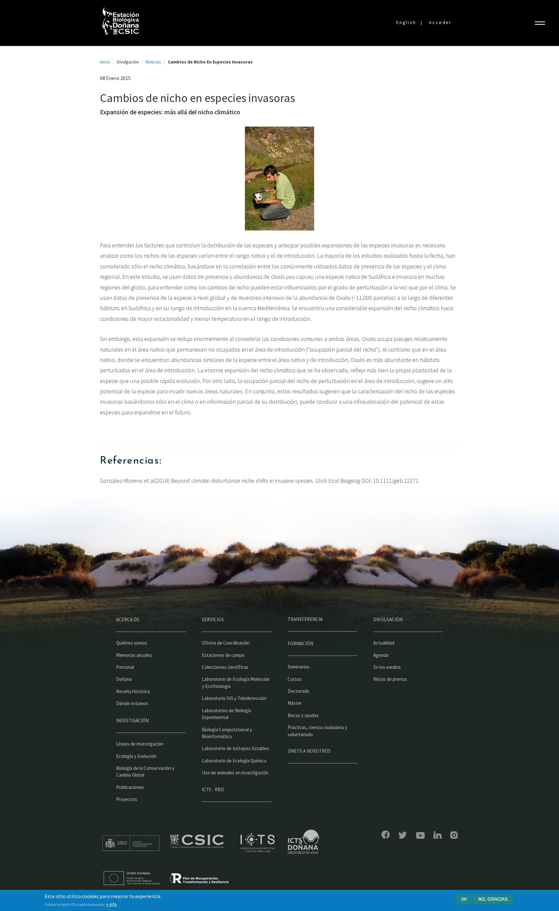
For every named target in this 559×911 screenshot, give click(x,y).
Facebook (385, 834)
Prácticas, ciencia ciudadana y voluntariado (317, 730)
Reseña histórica (133, 691)
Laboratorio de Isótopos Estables (235, 748)
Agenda (381, 655)
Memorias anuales (134, 655)
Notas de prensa (390, 679)
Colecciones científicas (225, 667)
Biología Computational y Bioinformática (227, 732)
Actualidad (383, 643)
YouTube (420, 835)
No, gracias (493, 899)
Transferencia (305, 619)
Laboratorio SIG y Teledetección (234, 698)
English (406, 22)
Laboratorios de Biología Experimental (226, 713)
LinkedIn (437, 835)
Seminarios (299, 667)
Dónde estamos (132, 703)
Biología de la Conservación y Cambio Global (145, 771)
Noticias (153, 62)
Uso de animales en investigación (235, 773)
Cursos (295, 679)
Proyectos (126, 799)
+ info (111, 904)
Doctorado (298, 691)
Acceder (440, 22)
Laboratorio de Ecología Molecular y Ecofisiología (236, 682)
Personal (125, 667)
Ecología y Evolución (136, 756)
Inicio (105, 62)
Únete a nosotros (309, 751)
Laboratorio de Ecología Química (234, 761)
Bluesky (403, 835)
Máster (295, 703)
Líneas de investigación (139, 744)
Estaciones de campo (223, 655)
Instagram (454, 835)
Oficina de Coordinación (226, 643)
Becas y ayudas (303, 715)
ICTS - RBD (213, 789)
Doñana (124, 679)
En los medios (387, 667)
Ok (464, 899)
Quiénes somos (131, 643)
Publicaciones (130, 787)
